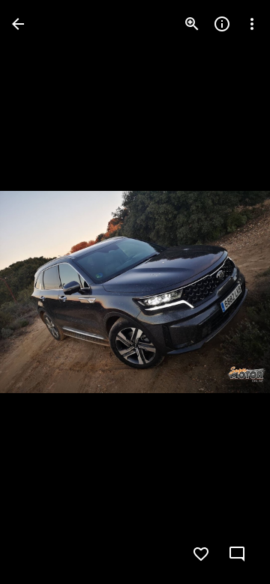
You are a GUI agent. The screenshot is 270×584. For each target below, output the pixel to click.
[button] (42, 292)
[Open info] (222, 24)
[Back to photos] (18, 24)
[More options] (252, 24)
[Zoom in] (192, 24)
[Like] (201, 554)
